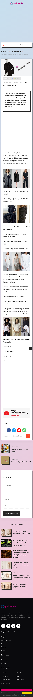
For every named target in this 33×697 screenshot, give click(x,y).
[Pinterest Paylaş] (19, 430)
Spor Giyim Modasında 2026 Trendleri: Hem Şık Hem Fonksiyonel (22, 543)
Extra (17, 676)
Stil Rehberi (19, 673)
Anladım (27, 693)
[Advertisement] (16, 24)
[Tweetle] (14, 430)
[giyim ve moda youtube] (18, 626)
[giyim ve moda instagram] (13, 626)
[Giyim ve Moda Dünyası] (16, 3)
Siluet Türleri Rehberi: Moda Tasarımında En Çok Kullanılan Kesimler (21, 575)
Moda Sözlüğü (5, 676)
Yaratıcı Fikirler (5, 683)
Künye (3, 637)
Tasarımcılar (4, 660)
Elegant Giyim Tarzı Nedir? (21, 462)
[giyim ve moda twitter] (8, 626)
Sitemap (3, 647)
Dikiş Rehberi (20, 680)
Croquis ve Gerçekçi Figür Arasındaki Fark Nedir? (21, 565)
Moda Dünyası (5, 673)
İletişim (3, 650)
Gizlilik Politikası (6, 640)
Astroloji (3, 663)
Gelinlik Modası (5, 680)
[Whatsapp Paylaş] (24, 430)
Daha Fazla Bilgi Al (21, 695)
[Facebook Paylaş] (9, 430)
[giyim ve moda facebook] (3, 626)
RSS (2, 643)
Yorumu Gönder (10, 513)
